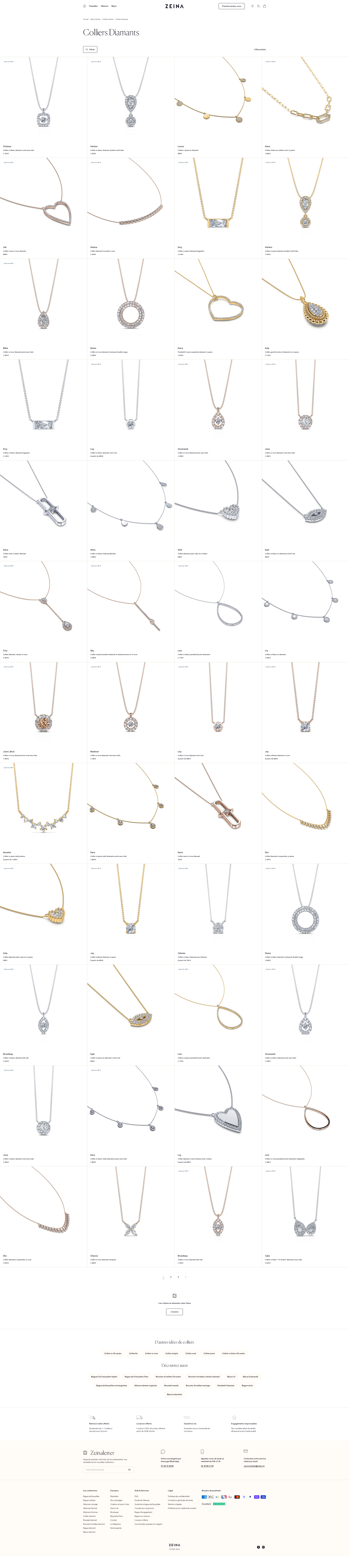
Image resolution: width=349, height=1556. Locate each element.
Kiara (195, 350)
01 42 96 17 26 (207, 1466)
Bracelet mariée (171, 1385)
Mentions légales (175, 1504)
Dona (280, 148)
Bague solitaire (89, 1500)
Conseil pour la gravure (144, 1508)
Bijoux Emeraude (250, 1376)
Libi (14, 249)
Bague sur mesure (142, 1516)
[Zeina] (174, 6)
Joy (277, 753)
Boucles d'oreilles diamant (94, 1524)
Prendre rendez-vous (231, 6)
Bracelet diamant (90, 1520)
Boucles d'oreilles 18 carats (168, 1376)
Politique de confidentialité (178, 1496)
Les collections (90, 1490)
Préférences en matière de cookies (182, 1508)
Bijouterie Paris (116, 1516)
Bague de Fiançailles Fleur (136, 1376)
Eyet (280, 552)
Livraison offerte (141, 1520)
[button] (85, 6)
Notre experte (115, 1528)
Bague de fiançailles (91, 1496)
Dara (108, 854)
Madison (105, 753)
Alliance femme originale (145, 1385)
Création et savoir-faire (119, 1504)
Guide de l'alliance (142, 1500)
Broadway (16, 1056)
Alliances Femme (90, 1508)
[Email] (245, 1452)
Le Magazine (115, 1524)
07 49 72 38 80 (167, 1466)
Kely (282, 350)
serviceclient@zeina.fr (254, 1466)
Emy (191, 249)
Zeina (178, 1549)
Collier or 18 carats (112, 1353)
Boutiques (114, 1512)
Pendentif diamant (225, 1385)
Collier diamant (89, 1516)
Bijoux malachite (174, 1394)
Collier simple (171, 1353)
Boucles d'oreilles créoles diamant (204, 1376)
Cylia (283, 1258)
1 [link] (163, 1277)
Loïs (194, 653)
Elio (279, 854)
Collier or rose (151, 1353)
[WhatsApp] (163, 1453)
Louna (188, 148)
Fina (15, 653)
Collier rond (190, 1353)
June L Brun (20, 753)
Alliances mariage (90, 1504)
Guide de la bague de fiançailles (147, 1504)
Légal (170, 1490)
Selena (102, 249)
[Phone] (202, 1453)
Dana (15, 552)
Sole (192, 552)
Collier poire (209, 1353)
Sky (113, 653)
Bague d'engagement (143, 1512)
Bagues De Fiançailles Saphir (104, 1376)
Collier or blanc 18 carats (233, 1353)
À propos (114, 1490)
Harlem (107, 148)
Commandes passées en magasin (149, 1524)
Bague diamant (89, 1528)
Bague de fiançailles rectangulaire (111, 1385)
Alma (103, 552)
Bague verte (247, 1385)
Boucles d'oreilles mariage (198, 1385)
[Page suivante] (186, 1277)
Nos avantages (116, 1500)
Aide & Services (142, 1490)
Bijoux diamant (89, 1532)
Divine (109, 350)
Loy (195, 1157)
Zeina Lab (114, 1508)
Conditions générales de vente (180, 1500)
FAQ (136, 1496)
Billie (18, 350)
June (280, 451)
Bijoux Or (231, 1376)
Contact (113, 1520)
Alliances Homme (90, 1512)
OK (129, 1470)
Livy (103, 451)
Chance (103, 1258)
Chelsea (19, 148)
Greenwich (193, 451)
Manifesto (114, 1496)
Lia (275, 653)
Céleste (192, 955)
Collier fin (133, 1353)
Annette (14, 854)
